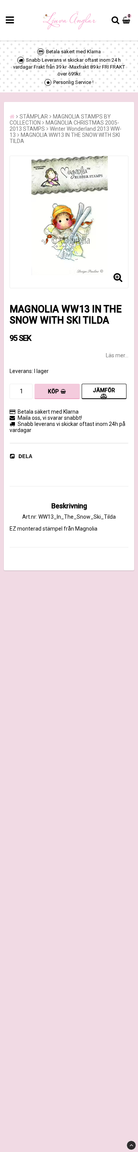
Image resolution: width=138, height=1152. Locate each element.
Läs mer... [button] (117, 355)
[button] (127, 20)
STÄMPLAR (34, 116)
